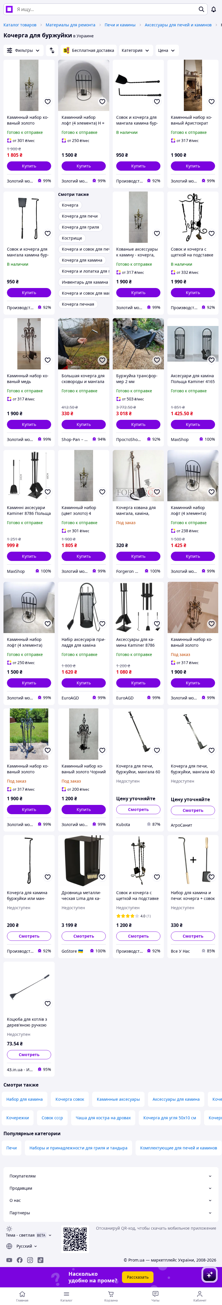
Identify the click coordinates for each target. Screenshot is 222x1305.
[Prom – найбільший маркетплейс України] (9, 9)
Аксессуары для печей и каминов (178, 25)
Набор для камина (24, 1099)
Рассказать (138, 1277)
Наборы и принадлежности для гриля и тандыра (78, 1148)
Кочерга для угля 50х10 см (169, 1117)
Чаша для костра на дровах (103, 1117)
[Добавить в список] (47, 101)
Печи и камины (120, 25)
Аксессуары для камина (176, 1099)
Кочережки (17, 1117)
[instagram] (30, 1260)
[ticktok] (40, 1260)
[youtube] (9, 1260)
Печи (11, 1148)
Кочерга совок (70, 1099)
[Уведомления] (214, 9)
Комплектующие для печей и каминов (178, 1148)
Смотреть (138, 809)
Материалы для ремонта (70, 25)
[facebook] (19, 1260)
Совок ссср (52, 1117)
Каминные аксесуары (118, 1099)
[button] (29, 166)
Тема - (20, 1235)
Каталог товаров (19, 25)
